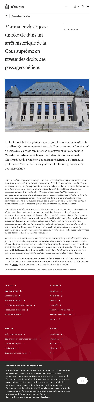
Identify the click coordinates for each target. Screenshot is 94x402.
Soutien (13, 314)
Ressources (15, 310)
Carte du (13, 343)
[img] (14, 6)
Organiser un (16, 353)
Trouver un (13, 300)
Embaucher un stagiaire (18, 305)
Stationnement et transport (21, 339)
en (66, 6)
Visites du (13, 334)
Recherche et (61, 314)
